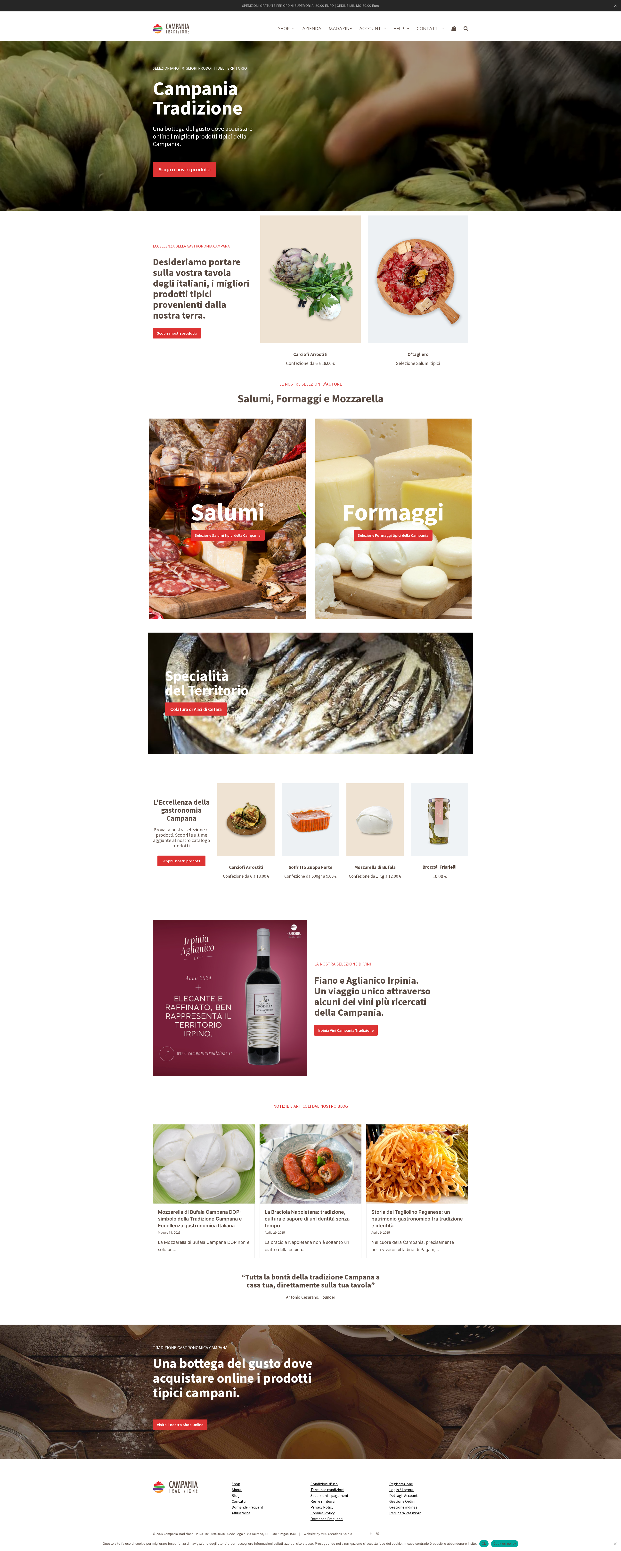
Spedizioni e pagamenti (330, 1495)
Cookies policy (504, 1543)
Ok (484, 1543)
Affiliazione (241, 1512)
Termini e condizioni (327, 1489)
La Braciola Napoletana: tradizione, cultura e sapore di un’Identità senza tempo (307, 1219)
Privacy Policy (321, 1507)
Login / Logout (401, 1489)
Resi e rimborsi (322, 1501)
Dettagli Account (403, 1495)
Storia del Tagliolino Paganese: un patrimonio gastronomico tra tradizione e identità (417, 1219)
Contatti (239, 1501)
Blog (236, 1495)
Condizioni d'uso (324, 1483)
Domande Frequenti (248, 1507)
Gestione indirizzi (403, 1507)
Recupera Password (405, 1512)
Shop (236, 1483)
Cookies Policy (322, 1512)
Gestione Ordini (402, 1501)
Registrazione (401, 1483)
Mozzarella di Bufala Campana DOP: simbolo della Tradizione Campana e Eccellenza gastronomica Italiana (200, 1219)
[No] (615, 1543)
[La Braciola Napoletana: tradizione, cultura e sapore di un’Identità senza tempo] (310, 1164)
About (237, 1489)
